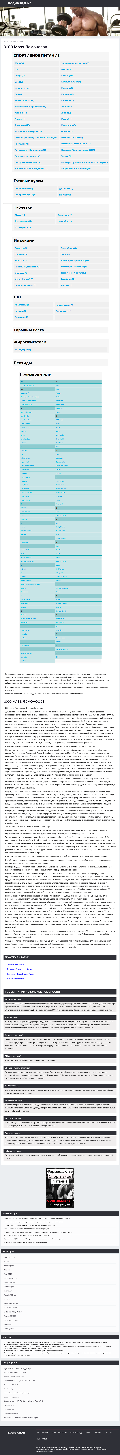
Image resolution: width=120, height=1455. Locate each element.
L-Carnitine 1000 (10, 1308)
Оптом (108, 1433)
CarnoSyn (8, 1291)
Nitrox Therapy (9, 1282)
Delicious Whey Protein (13, 1312)
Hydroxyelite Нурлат (15, 979)
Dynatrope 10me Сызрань (11, 1413)
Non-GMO (8, 1274)
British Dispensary (11, 1303)
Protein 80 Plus (10, 1295)
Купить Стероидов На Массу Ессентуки (17, 1393)
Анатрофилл (9, 1266)
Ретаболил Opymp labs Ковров (13, 1389)
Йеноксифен (9, 1287)
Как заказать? (59, 1433)
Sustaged (7, 1324)
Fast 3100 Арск (9, 1405)
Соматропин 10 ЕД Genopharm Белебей (23, 1401)
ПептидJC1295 (10, 1316)
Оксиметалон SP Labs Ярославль (13, 1384)
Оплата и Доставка (80, 1433)
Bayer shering (9, 1257)
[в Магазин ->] (60, 1207)
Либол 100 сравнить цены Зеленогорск (21, 1417)
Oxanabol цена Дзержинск (11, 1397)
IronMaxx (7, 1299)
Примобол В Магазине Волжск (19, 969)
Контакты (42, 1439)
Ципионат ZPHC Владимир (17, 1368)
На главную (43, 1433)
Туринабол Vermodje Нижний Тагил (14, 1376)
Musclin (7, 1270)
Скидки (97, 1433)
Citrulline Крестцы (9, 1409)
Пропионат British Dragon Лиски (20, 974)
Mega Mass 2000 (10, 1320)
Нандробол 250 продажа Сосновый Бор (19, 1381)
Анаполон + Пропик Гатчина (15, 1372)
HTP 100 (7, 1261)
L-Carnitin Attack (10, 1278)
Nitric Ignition (9, 1329)
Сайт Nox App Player (15, 964)
